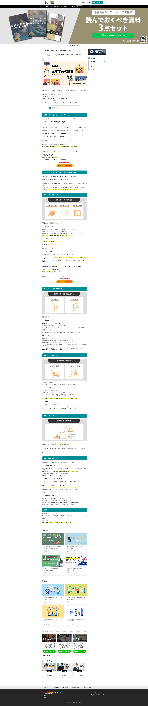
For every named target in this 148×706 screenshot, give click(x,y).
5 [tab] (77, 45)
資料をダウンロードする (50, 651)
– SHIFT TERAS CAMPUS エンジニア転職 (97, 694)
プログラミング (93, 61)
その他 (91, 66)
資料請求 (83, 2)
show (57, 107)
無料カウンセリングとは (97, 2)
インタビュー (79, 6)
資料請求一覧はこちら (47, 655)
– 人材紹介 (92, 695)
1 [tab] (71, 45)
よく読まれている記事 (58, 6)
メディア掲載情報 (72, 6)
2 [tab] (72, 45)
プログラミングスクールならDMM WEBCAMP (55, 54)
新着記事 (65, 6)
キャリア (75, 54)
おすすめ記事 (47, 6)
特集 (52, 6)
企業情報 (88, 2)
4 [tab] (76, 45)
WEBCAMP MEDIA (69, 54)
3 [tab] (74, 45)
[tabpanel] (74, 26)
